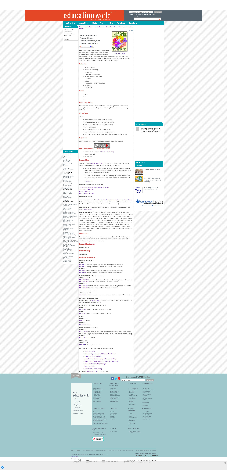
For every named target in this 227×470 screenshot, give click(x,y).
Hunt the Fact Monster (68, 212)
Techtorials (131, 401)
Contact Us (77, 402)
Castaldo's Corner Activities (134, 431)
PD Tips (110, 23)
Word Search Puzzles (68, 228)
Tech (102, 23)
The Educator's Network (150, 453)
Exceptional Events (146, 401)
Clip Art (65, 254)
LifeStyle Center (113, 431)
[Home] (89, 15)
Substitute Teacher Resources (99, 422)
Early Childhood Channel (98, 414)
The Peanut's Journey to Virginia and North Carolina (94, 187)
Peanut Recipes (87, 209)
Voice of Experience (114, 399)
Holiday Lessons (67, 180)
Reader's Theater (113, 392)
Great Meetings (145, 402)
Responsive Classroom (115, 395)
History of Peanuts (84, 191)
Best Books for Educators (69, 245)
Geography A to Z (67, 211)
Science (65, 167)
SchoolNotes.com (139, 453)
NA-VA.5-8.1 (82, 270)
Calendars (65, 252)
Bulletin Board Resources (69, 250)
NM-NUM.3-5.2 (83, 286)
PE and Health (132, 420)
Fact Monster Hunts (146, 416)
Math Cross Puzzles (68, 217)
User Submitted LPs (68, 175)
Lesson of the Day (67, 163)
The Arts (65, 156)
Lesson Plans (83, 23)
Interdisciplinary (67, 160)
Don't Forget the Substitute (69, 240)
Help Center (77, 405)
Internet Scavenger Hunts (69, 213)
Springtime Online (90, 366)
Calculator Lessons (67, 191)
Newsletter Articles (97, 388)
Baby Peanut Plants (126, 200)
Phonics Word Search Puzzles (70, 223)
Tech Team (131, 397)
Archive (98, 386)
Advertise (77, 407)
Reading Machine (67, 197)
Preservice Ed (113, 414)
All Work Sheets (67, 203)
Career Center (96, 411)
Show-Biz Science (97, 399)
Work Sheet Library (68, 188)
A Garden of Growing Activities (93, 356)
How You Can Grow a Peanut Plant (108, 200)
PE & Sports (66, 165)
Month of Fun (66, 196)
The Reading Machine (133, 388)
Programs (144, 395)
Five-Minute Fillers (97, 392)
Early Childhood (67, 244)
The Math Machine (133, 386)
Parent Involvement (146, 394)
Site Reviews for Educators (99, 417)
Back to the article (119, 54)
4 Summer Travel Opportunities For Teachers (145, 450)
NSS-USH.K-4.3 (83, 331)
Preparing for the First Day (69, 234)
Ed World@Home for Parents (99, 432)
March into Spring (90, 351)
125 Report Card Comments (152, 169)
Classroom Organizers (68, 253)
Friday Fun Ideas (146, 419)
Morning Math (145, 405)
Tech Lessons (66, 199)
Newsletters (66, 257)
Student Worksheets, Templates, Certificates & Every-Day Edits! (151, 130)
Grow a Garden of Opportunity (93, 369)
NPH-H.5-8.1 (82, 313)
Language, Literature (133, 417)
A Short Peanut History (107, 152)
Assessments (66, 248)
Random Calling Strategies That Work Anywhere (94, 450)
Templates (133, 23)
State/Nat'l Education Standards (100, 419)
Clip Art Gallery (113, 388)
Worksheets (121, 23)
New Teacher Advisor (114, 391)
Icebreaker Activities (68, 233)
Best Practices (69, 23)
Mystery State (66, 219)
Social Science (66, 168)
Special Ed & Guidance (68, 169)
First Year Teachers (68, 238)
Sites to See (131, 392)
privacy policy (151, 14)
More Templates (67, 261)
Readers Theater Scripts (69, 224)
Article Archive (66, 173)
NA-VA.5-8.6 (82, 272)
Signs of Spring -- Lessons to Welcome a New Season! (100, 354)
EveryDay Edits (66, 209)
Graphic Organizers (68, 256)
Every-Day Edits (96, 391)
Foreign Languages (133, 414)
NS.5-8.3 (81, 324)
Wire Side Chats (132, 402)
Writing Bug (66, 200)
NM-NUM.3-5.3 (83, 288)
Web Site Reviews (114, 401)
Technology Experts (133, 395)
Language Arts (66, 161)
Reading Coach (113, 394)
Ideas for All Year (67, 236)
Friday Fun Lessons (67, 193)
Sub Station (112, 417)
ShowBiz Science (67, 185)
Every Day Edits (67, 177)
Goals (143, 397)
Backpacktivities (67, 207)
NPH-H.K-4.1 (82, 309)
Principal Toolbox (146, 392)
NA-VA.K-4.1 (82, 264)
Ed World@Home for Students (99, 434)
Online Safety (131, 391)
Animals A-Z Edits (146, 411)
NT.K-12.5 (82, 345)
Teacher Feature (113, 398)
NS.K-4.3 (81, 320)
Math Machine (66, 195)
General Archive (67, 153)
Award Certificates (67, 249)
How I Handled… (146, 386)
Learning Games (67, 181)
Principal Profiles (146, 391)
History (65, 159)
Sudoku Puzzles (67, 225)
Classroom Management (98, 413)
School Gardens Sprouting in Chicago (95, 364)
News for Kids (66, 184)
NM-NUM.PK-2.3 (84, 282)
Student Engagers (67, 187)
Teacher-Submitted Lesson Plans (100, 423)
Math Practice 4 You (68, 220)
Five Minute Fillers (67, 179)
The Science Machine (133, 389)
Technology (131, 424)
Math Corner (112, 389)
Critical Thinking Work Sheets (70, 204)
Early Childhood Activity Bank (135, 432)
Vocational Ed (113, 419)
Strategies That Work (114, 397)
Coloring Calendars (67, 192)
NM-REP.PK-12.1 (96, 300)
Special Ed (112, 416)
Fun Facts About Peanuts (86, 193)
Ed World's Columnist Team (99, 416)
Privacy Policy (78, 413)
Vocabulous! (66, 227)
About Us (77, 399)
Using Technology (132, 398)
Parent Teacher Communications (67, 259)
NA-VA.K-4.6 (82, 266)
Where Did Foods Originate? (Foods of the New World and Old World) (152, 180)
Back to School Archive (68, 232)
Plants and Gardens (92, 371)
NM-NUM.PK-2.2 (84, 280)
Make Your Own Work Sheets (70, 216)
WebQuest (131, 394)
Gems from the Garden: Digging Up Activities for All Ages (101, 359)
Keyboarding (131, 399)
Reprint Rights (78, 410)
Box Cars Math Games (68, 176)
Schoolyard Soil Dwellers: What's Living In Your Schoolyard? (102, 361)
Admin (94, 23)
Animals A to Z (66, 205)
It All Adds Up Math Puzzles (69, 215)
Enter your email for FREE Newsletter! (138, 377)
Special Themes (67, 171)
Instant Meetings (146, 403)
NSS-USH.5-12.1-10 (84, 338)
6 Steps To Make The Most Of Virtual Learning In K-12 (120, 450)
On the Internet (132, 404)
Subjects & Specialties (98, 420)
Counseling (112, 411)
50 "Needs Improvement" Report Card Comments (151, 188)
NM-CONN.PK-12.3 (84, 295)
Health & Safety (67, 157)
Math (64, 164)
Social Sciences (132, 423)
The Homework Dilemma (69, 237)
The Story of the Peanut (86, 189)
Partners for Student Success (148, 389)
